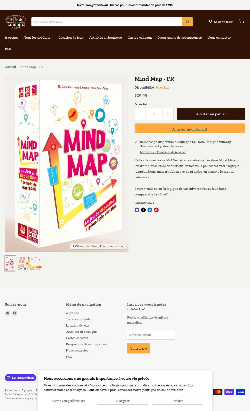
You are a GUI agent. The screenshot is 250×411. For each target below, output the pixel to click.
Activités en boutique (105, 37)
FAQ (8, 49)
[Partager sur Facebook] (137, 210)
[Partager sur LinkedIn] (149, 210)
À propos (11, 37)
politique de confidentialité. (163, 390)
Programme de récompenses (180, 37)
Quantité (141, 104)
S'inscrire (138, 348)
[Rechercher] (187, 21)
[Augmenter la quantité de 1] (168, 114)
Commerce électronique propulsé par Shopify (30, 398)
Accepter (123, 401)
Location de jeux (71, 37)
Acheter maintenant (189, 129)
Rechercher (11, 390)
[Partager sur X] (143, 210)
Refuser (177, 401)
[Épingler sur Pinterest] (156, 210)
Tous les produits (37, 37)
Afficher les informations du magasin (163, 152)
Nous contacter (219, 37)
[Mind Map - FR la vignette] (10, 263)
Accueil (10, 67)
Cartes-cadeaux (140, 37)
